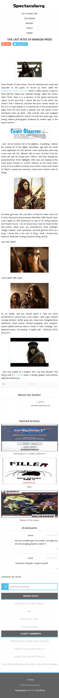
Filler (29, 487)
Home (31, 679)
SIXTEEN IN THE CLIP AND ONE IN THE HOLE (29, 641)
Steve (30, 535)
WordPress (40, 690)
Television (29, 18)
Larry (7, 44)
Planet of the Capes (29, 520)
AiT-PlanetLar (29, 14)
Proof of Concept (29, 626)
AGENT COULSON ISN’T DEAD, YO (29, 648)
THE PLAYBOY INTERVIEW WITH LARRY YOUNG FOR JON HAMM (29, 664)
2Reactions (21, 44)
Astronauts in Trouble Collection (29, 453)
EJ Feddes (18, 375)
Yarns (29, 33)
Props (29, 28)
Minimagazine (20, 690)
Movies (29, 23)
